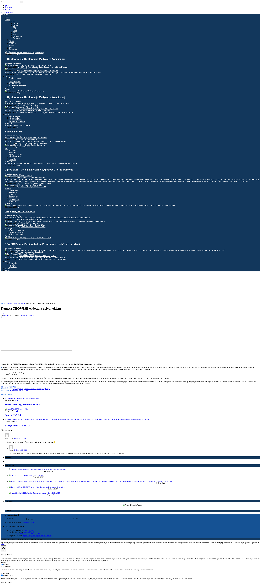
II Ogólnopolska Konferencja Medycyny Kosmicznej (35, 59)
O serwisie (13, 263)
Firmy (11, 80)
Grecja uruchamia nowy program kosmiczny (35, 74)
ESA (14, 27)
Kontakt (11, 265)
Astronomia (13, 192)
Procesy (12, 158)
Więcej (3, 544)
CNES (15, 23)
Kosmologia (13, 198)
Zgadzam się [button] (255, 543)
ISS (2, 387)
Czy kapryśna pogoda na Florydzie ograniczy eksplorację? (31, 389)
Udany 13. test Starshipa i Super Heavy (32, 143)
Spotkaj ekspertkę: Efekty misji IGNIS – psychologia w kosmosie (43, 259)
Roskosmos (17, 36)
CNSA (15, 25)
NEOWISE (12, 387)
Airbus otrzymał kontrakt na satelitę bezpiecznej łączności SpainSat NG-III (46, 112)
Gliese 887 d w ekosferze (30, 223)
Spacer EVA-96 (13, 131)
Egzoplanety (13, 196)
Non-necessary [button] (5, 573)
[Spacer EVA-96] (17, 125)
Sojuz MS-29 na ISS (25, 147)
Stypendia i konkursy (16, 230)
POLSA (16, 34)
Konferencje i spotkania (17, 85)
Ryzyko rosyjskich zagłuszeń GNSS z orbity (37, 536)
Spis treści (13, 267)
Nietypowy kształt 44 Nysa (20, 211)
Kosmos (8, 189)
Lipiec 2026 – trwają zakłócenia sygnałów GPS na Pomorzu (39, 169)
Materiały (12, 152)
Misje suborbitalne (15, 120)
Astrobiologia (14, 190)
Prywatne (12, 43)
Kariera (11, 87)
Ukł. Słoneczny (14, 200)
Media (11, 47)
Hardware (12, 150)
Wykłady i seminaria (16, 234)
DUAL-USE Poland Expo (30, 105)
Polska (11, 42)
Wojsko (11, 45)
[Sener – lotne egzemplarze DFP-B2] (22, 398)
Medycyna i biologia (16, 154)
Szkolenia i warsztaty (16, 232)
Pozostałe (16, 38)
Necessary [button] (4, 562)
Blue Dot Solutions (29, 522)
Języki (7, 270)
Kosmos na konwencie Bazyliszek (30, 252)
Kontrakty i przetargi (16, 83)
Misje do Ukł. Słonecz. (17, 122)
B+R (6, 149)
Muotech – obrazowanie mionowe (33, 178)
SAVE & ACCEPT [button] (7, 582)
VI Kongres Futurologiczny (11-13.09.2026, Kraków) (39, 71)
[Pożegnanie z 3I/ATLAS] (78, 419)
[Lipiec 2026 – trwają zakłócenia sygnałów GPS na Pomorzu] (41, 163)
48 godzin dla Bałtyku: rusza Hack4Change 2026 (38, 256)
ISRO (15, 29)
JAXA (15, 31)
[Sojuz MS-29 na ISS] (27, 493)
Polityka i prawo (14, 82)
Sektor (7, 20)
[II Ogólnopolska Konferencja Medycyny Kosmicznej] (24, 53)
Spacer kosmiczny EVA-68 (19, 390)
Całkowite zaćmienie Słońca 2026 (33, 227)
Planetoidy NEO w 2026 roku (31, 219)
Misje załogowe (14, 116)
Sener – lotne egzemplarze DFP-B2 (33, 187)
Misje (7, 114)
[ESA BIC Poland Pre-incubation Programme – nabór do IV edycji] (28, 238)
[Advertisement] (130, 287)
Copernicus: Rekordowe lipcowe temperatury (37, 183)
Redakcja (6, 315)
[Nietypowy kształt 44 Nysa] (90, 205)
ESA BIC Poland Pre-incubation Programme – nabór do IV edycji (44, 67)
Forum (7, 18)
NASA (15, 32)
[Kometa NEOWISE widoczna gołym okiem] (36, 350)
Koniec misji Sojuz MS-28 (27, 139)
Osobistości (13, 49)
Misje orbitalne (14, 118)
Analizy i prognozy (15, 78)
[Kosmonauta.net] (7, 12)
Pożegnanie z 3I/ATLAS (17, 425)
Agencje (12, 21)
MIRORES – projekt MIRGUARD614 (28, 534)
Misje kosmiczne (15, 156)
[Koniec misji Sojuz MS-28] (28, 487)
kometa (6, 387)
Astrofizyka (13, 194)
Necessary (6, 564)
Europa (11, 40)
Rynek (7, 76)
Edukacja (8, 229)
